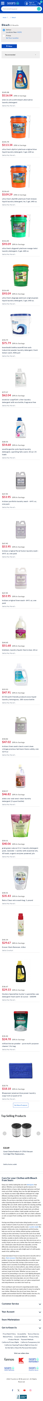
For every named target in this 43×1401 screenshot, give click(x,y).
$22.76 (5, 1085)
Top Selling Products (13, 1115)
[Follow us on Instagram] (30, 1390)
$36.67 (5, 986)
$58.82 (5, 739)
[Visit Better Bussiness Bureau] (21, 1397)
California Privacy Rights (10, 1342)
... (9, 17)
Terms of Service (33, 1334)
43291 (19, 32)
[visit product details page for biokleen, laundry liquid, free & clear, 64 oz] (20, 627)
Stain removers (10, 1258)
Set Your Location (12, 38)
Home (4, 17)
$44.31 (5, 893)
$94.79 (5, 340)
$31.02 (5, 1036)
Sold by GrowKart (7, 950)
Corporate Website (21, 1337)
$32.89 (6, 1148)
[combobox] (21, 8)
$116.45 (5, 241)
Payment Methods (27, 1339)
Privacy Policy (34, 1337)
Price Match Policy (9, 1334)
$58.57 (5, 791)
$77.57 (5, 392)
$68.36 (5, 442)
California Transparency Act (30, 1342)
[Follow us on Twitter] (18, 1390)
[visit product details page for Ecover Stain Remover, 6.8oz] (20, 925)
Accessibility (21, 1334)
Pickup (12, 37)
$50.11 (5, 840)
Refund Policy (8, 1337)
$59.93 (5, 689)
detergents (30, 1185)
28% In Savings (18, 943)
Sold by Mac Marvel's (8, 106)
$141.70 (5, 142)
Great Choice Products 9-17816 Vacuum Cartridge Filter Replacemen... (18, 1152)
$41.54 (5, 940)
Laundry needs (33, 1227)
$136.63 (5, 191)
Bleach (14, 17)
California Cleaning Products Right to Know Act (21, 1345)
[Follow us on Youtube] (24, 1390)
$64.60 (5, 642)
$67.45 (5, 494)
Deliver (14, 31)
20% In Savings (20, 96)
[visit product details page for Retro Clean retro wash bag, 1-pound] (20, 878)
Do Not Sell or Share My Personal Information (21, 1348)
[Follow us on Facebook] (12, 1390)
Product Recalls (13, 1339)
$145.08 (5, 92)
